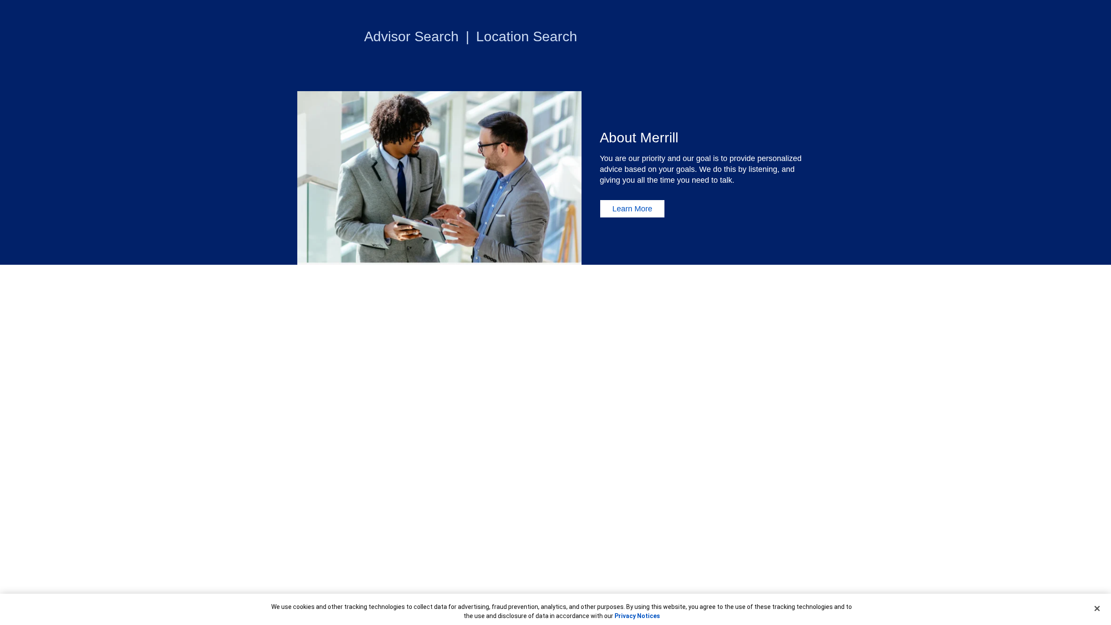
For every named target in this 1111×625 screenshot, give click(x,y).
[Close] (1097, 608)
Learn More (632, 208)
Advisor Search (411, 36)
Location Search (526, 36)
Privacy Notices (637, 615)
